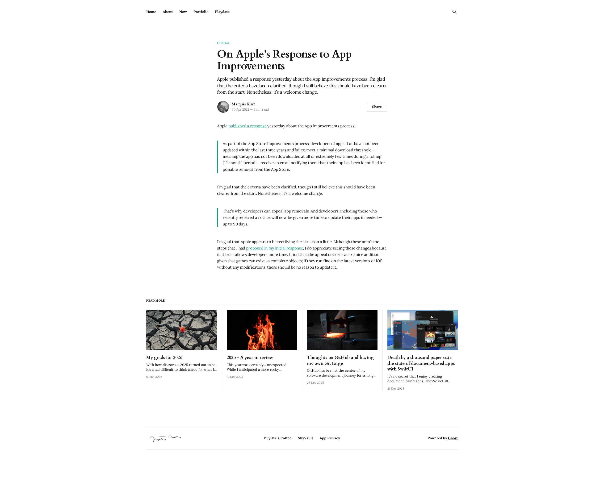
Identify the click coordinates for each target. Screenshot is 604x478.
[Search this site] (454, 12)
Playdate (222, 11)
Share (377, 106)
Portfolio (200, 11)
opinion (224, 43)
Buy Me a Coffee (277, 438)
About (168, 11)
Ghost (453, 438)
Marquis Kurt (243, 104)
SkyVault (305, 438)
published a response (247, 126)
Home (151, 11)
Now (183, 11)
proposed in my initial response (274, 248)
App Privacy (330, 438)
